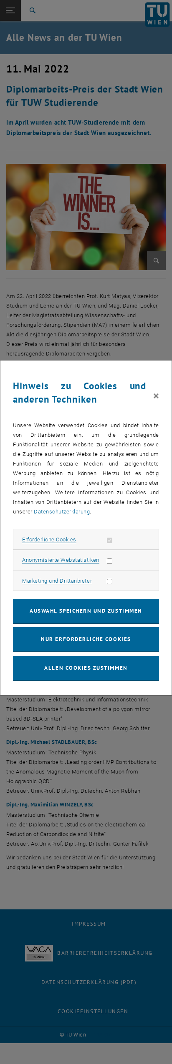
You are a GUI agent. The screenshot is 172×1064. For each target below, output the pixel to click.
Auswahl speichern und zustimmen (86, 610)
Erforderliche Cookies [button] (49, 539)
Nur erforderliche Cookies (86, 639)
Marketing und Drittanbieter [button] (57, 581)
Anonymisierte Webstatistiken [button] (60, 560)
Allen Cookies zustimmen (85, 667)
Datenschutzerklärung (62, 511)
